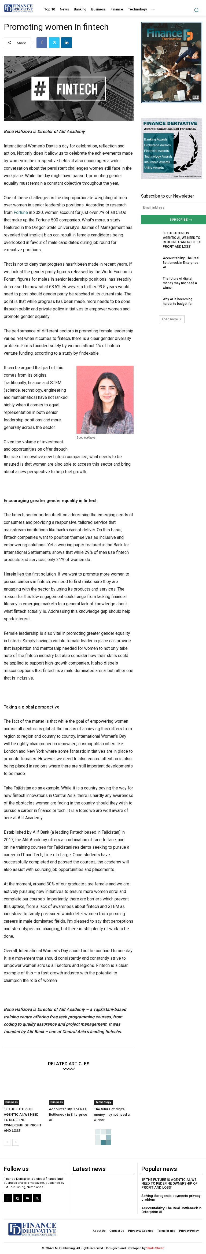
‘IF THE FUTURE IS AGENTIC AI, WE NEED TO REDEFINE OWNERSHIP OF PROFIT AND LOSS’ (23, 1120)
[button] (196, 10)
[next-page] (15, 1142)
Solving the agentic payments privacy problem (170, 1197)
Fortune (21, 212)
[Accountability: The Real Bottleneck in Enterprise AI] (69, 1091)
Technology (103, 1102)
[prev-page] (7, 1142)
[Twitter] (54, 42)
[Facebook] (41, 42)
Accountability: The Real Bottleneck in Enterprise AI (68, 1114)
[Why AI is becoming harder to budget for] (150, 303)
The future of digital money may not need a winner (112, 1114)
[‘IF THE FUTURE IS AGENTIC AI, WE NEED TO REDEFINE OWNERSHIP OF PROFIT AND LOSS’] (23, 1091)
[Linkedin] (66, 42)
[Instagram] (17, 1198)
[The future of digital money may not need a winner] (114, 1091)
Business (11, 1102)
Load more (170, 319)
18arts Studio (155, 1248)
